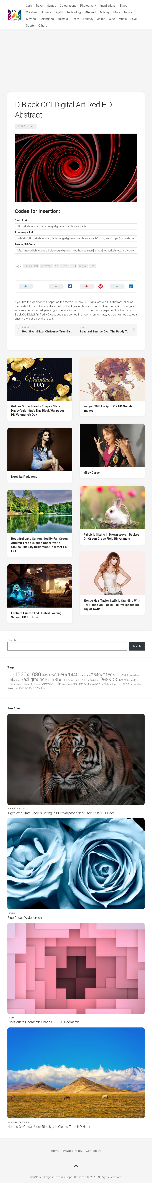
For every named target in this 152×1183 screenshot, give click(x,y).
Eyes (136, 680)
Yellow (41, 688)
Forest (20, 684)
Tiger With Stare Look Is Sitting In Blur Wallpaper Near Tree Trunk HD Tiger (60, 813)
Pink (85, 684)
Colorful (85, 680)
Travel (39, 5)
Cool (92, 680)
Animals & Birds (16, 808)
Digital (59, 12)
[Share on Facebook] (61, 286)
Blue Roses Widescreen (24, 918)
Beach (76, 19)
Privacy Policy (72, 1151)
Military (105, 12)
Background (32, 679)
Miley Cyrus (91, 472)
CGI (74, 266)
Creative (31, 12)
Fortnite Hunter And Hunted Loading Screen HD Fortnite (36, 615)
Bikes (123, 5)
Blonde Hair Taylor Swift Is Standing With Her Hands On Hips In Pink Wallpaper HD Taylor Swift (111, 605)
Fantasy (88, 19)
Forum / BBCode (25, 244)
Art (56, 266)
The (118, 684)
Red (92, 266)
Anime (101, 19)
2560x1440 (31, 266)
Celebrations (68, 5)
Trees (125, 684)
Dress (123, 680)
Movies (31, 19)
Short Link (21, 220)
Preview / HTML (24, 232)
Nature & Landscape (18, 1122)
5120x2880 (121, 675)
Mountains (67, 684)
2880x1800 (84, 675)
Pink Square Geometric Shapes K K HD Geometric (43, 1022)
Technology (74, 12)
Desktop (109, 679)
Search (11, 640)
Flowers (45, 12)
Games (51, 5)
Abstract (90, 12)
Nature (128, 12)
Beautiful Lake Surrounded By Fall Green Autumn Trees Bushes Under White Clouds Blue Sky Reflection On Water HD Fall (39, 545)
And (10, 680)
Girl (33, 684)
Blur (65, 680)
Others (42, 25)
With (33, 688)
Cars (29, 5)
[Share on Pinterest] (91, 286)
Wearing (12, 688)
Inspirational (108, 5)
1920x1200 (48, 675)
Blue (58, 679)
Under (133, 684)
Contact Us (93, 1151)
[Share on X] (30, 286)
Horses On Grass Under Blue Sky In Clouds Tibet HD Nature (49, 1127)
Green (45, 684)
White (23, 688)
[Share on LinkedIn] (122, 286)
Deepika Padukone (24, 476)
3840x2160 (102, 674)
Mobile (55, 684)
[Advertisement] (76, 57)
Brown (71, 680)
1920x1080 (28, 674)
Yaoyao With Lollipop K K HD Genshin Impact (108, 408)
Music (123, 19)
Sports (30, 25)
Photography (88, 5)
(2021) (10, 675)
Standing (111, 684)
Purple (91, 684)
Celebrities (46, 19)
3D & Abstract (26, 126)
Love (133, 19)
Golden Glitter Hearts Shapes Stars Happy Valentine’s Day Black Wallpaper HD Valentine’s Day (37, 410)
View (139, 684)
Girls (38, 684)
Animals (62, 19)
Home (55, 1151)
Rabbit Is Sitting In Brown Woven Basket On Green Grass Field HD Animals (111, 537)
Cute (112, 19)
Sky (103, 684)
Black (116, 12)
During (130, 680)
